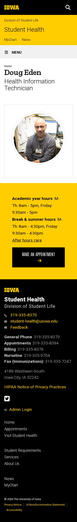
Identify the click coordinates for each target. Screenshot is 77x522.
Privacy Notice (13, 504)
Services (11, 457)
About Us (11, 464)
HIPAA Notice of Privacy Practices (35, 386)
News (26, 40)
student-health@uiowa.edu (33, 321)
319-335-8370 (23, 315)
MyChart (10, 40)
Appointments (15, 429)
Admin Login (20, 409)
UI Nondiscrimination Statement (45, 504)
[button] (68, 7)
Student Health (24, 30)
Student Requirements (22, 450)
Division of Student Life (21, 20)
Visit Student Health (20, 435)
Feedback (18, 327)
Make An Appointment (38, 254)
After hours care (27, 240)
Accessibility (14, 510)
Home (8, 66)
